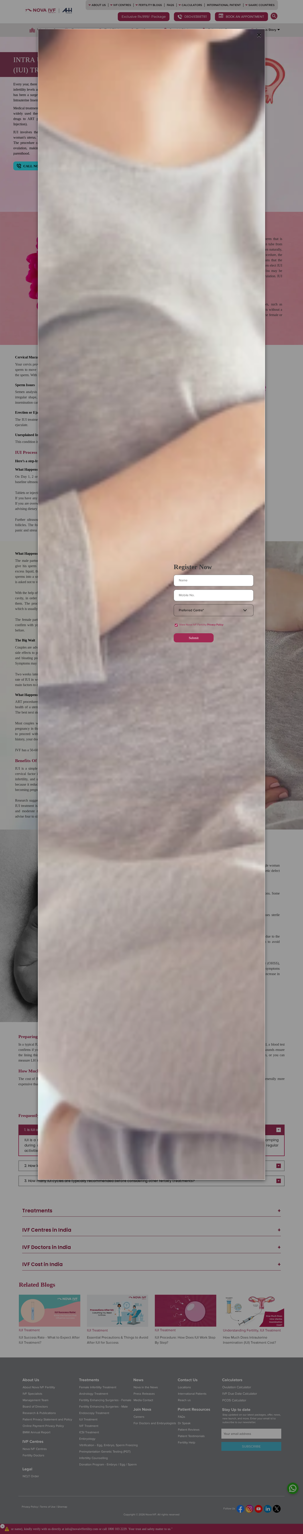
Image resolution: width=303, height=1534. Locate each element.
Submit (194, 637)
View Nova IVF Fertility (201, 624)
